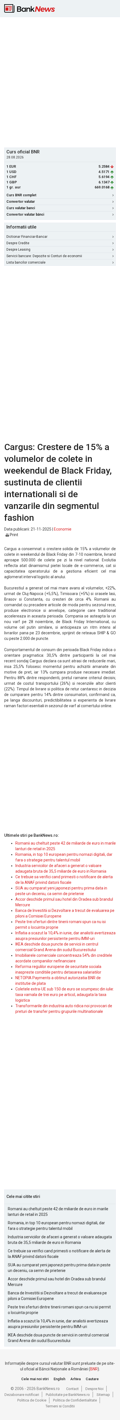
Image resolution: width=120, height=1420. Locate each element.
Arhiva (75, 1379)
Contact (72, 1389)
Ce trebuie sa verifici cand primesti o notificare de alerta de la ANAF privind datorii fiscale (59, 1254)
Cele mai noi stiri (35, 1379)
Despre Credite (17, 243)
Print (13, 534)
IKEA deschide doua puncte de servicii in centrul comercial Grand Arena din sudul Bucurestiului (58, 1338)
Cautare (92, 1379)
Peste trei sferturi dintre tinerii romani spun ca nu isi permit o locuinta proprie (59, 1310)
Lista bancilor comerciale (25, 262)
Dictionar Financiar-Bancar (26, 237)
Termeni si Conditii (60, 1406)
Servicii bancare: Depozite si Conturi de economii (44, 256)
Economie (62, 529)
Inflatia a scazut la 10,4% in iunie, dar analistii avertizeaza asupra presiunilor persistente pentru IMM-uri (58, 1324)
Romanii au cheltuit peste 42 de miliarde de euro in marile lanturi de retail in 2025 (58, 1212)
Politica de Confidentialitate (75, 1400)
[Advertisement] (60, 81)
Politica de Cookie (31, 1400)
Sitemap (103, 1395)
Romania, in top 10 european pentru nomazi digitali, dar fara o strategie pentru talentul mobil (56, 1226)
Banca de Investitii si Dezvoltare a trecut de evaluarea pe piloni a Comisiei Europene (57, 1296)
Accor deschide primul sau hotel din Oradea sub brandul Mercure (56, 1282)
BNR (94, 1369)
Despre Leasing (18, 250)
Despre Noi (94, 1389)
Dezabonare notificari (21, 1395)
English (59, 1379)
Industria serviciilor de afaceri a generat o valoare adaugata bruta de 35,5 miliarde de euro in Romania (60, 1240)
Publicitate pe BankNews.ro (68, 1395)
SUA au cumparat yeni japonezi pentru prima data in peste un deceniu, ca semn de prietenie (59, 1268)
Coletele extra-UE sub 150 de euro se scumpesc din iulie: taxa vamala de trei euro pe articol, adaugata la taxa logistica (64, 994)
